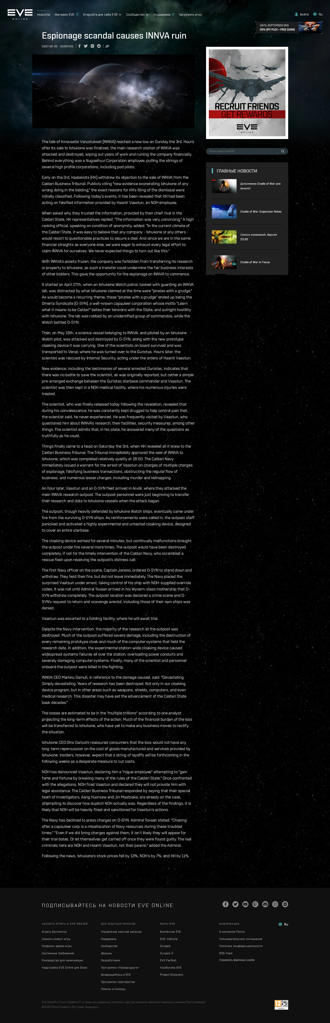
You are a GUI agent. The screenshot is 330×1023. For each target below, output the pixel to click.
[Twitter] (235, 904)
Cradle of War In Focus (255, 262)
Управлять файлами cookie (237, 960)
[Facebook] (225, 904)
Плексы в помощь (113, 989)
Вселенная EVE (170, 931)
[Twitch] (255, 904)
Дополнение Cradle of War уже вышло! (260, 186)
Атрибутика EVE (171, 967)
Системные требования (58, 953)
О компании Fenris (232, 931)
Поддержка (108, 939)
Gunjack (165, 946)
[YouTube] (245, 904)
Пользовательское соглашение (240, 939)
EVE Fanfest (168, 960)
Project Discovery (171, 974)
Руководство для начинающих (62, 960)
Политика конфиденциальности (241, 946)
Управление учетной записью (121, 931)
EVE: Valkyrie (169, 939)
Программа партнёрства (118, 981)
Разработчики (110, 960)
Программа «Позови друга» (120, 967)
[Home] (20, 18)
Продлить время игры (57, 946)
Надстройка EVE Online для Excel (64, 967)
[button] (302, 14)
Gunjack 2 (166, 953)
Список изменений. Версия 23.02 (258, 237)
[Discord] (265, 904)
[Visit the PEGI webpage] (281, 1005)
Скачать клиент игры (56, 939)
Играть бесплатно (54, 931)
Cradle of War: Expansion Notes (260, 211)
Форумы (106, 953)
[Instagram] (275, 904)
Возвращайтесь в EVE (116, 974)
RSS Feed (225, 953)
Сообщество (109, 946)
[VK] (285, 904)
